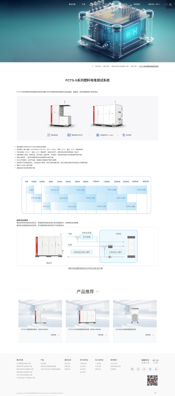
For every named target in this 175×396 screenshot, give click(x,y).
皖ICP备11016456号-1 (57, 393)
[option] (40, 321)
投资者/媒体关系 (115, 366)
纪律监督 (113, 369)
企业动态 (83, 366)
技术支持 (67, 363)
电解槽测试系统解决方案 (24, 372)
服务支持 (95, 4)
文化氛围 (98, 366)
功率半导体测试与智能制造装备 (50, 369)
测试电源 (43, 363)
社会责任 (83, 369)
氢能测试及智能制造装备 (48, 366)
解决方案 (72, 4)
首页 (99, 66)
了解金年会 (83, 363)
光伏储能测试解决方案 (24, 363)
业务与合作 (114, 363)
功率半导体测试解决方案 (24, 375)
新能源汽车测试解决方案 (24, 366)
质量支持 (67, 366)
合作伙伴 (83, 372)
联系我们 (137, 4)
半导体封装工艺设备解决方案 (26, 378)
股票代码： (154, 4)
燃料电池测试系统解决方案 (120, 66)
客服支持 (67, 369)
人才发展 (98, 363)
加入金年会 (123, 4)
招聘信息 (98, 369)
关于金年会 (109, 4)
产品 (83, 4)
